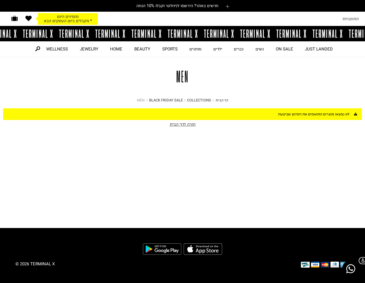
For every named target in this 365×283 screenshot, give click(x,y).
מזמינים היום (67, 16)
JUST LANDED (319, 49)
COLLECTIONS (199, 100)
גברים (239, 49)
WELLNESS (57, 49)
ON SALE (284, 49)
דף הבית (222, 100)
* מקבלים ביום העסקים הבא (67, 20)
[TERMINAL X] (182, 33)
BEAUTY (142, 49)
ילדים (217, 49)
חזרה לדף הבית (183, 124)
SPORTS (170, 49)
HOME (116, 49)
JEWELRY (89, 49)
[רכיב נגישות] (360, 260)
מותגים (195, 49)
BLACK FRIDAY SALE (166, 100)
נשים (260, 49)
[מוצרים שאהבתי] (28, 18)
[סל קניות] (14, 18)
